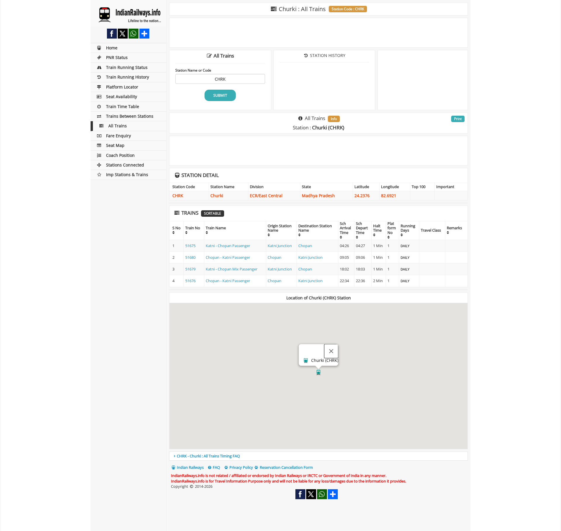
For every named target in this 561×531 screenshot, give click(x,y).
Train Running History (127, 77)
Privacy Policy (240, 467)
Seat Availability (121, 96)
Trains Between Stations (129, 116)
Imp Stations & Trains (127, 174)
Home (111, 48)
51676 (190, 280)
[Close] (331, 351)
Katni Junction (280, 245)
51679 (190, 269)
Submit (220, 95)
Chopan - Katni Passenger (228, 257)
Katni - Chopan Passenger (228, 245)
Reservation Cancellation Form (286, 467)
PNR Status (117, 57)
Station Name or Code (193, 70)
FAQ (216, 467)
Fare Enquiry (118, 135)
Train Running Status (127, 67)
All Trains (117, 126)
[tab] (318, 456)
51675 (190, 245)
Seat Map (115, 145)
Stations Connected (125, 165)
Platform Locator (122, 87)
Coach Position (120, 155)
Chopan (305, 245)
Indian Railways (190, 467)
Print (458, 118)
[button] (318, 372)
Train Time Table (122, 106)
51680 (190, 257)
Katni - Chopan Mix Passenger (231, 269)
